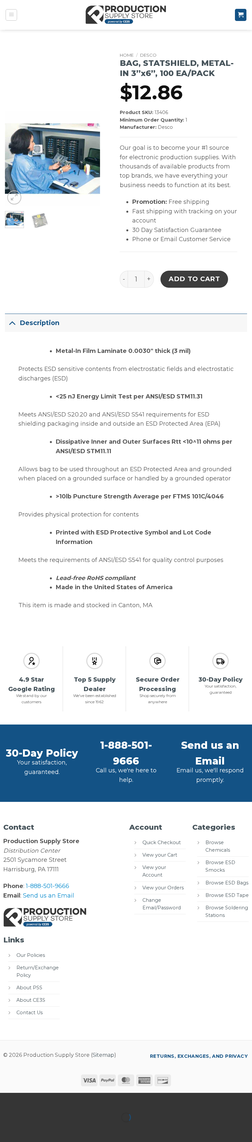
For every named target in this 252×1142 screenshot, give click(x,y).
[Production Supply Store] (126, 14)
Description (39, 323)
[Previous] (15, 158)
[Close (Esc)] (72, 1100)
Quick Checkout (161, 842)
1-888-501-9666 (47, 885)
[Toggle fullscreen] (29, 1100)
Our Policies (30, 955)
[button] (11, 15)
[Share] (50, 1100)
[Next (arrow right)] (29, 1129)
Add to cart (194, 279)
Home (127, 55)
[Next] (90, 158)
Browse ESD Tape (227, 895)
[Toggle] (12, 322)
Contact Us (29, 1013)
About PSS (29, 988)
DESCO (148, 55)
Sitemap (103, 1055)
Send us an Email (48, 895)
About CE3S (30, 1000)
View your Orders (163, 888)
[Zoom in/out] (7, 1100)
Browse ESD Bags (226, 883)
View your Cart (159, 855)
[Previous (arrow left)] (7, 1129)
